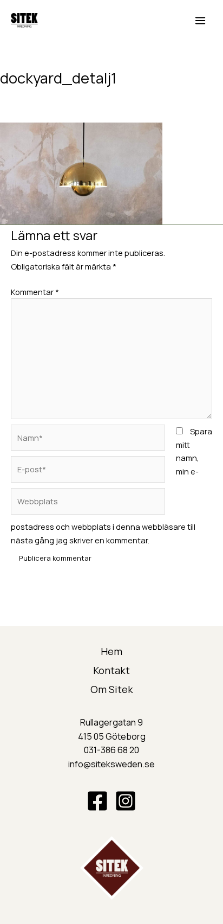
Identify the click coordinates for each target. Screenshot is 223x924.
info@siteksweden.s (108, 764)
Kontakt (111, 670)
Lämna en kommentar (40, 96)
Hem (111, 651)
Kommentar (35, 291)
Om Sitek (111, 689)
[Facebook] (97, 801)
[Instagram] (125, 801)
